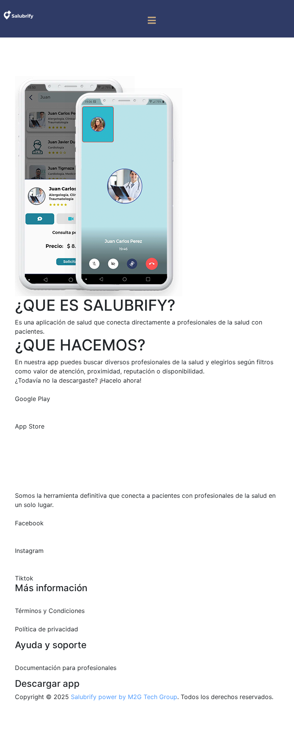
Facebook (29, 523)
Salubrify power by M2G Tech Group (124, 697)
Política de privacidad (46, 629)
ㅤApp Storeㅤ (29, 426)
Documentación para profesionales (65, 668)
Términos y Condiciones (50, 610)
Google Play (32, 399)
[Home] (18, 14)
